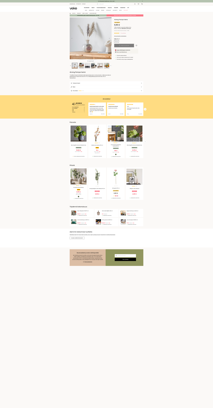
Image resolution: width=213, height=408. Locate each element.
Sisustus (110, 7)
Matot (93, 7)
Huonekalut (86, 7)
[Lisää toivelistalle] (136, 45)
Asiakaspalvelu (72, 3)
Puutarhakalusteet (101, 7)
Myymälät (84, 3)
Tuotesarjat (108, 10)
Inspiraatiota (91, 10)
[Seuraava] (109, 38)
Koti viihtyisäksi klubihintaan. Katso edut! (106, 1)
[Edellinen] (72, 38)
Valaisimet (122, 7)
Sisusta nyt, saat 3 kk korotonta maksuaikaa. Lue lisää (125, 15)
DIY (128, 7)
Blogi (86, 10)
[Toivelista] (138, 4)
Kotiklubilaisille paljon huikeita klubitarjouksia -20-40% (88, 15)
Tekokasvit (79, 13)
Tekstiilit (116, 7)
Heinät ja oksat (85, 13)
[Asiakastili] (135, 4)
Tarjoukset (125, 10)
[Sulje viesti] (142, 1)
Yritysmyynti (78, 3)
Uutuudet (97, 10)
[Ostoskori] (142, 4)
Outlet (120, 10)
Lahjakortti (115, 10)
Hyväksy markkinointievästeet (77, 238)
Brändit (102, 10)
